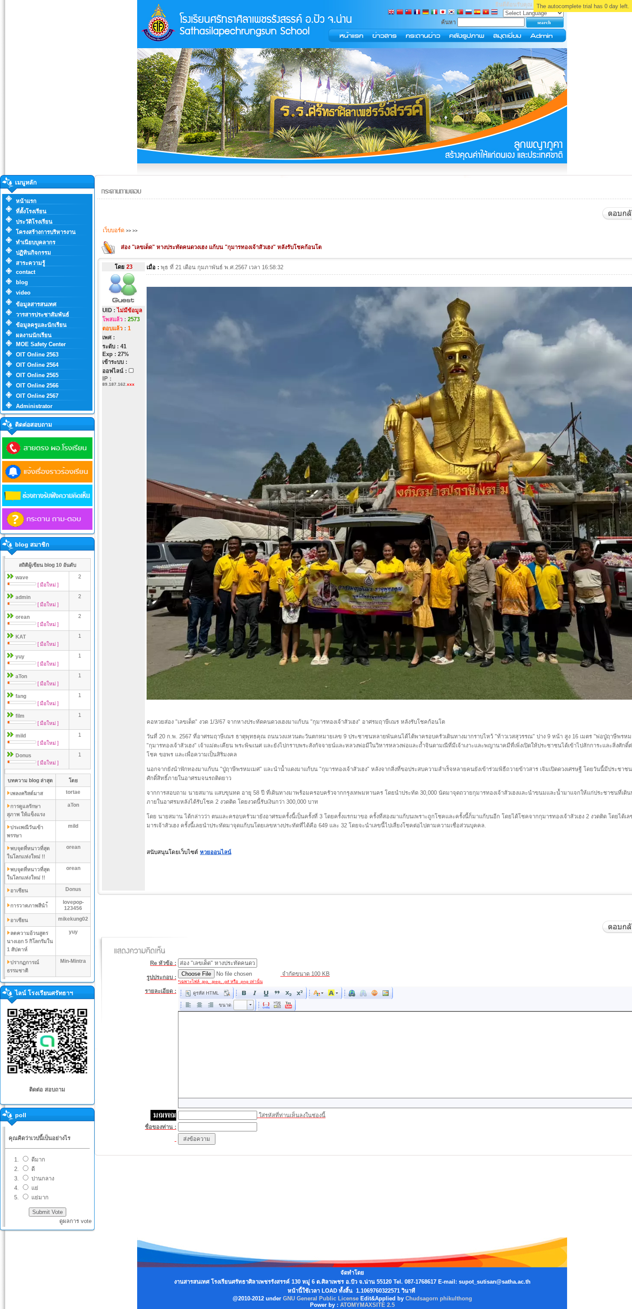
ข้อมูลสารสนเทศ (36, 304)
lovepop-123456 (73, 905)
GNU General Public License (321, 1298)
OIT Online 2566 (37, 385)
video (23, 292)
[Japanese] (442, 13)
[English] (391, 13)
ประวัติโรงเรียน (34, 221)
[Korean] (451, 13)
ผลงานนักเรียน (34, 335)
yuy (20, 657)
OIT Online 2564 (37, 365)
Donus (23, 756)
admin (23, 597)
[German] (425, 13)
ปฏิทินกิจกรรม (33, 252)
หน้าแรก (26, 201)
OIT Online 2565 (37, 375)
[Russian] (468, 13)
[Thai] (494, 13)
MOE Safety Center (41, 344)
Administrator (34, 406)
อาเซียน (19, 891)
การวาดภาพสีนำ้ (29, 906)
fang (20, 696)
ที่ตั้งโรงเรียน (31, 211)
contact (25, 272)
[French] (417, 13)
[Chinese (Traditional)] (408, 13)
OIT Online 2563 (37, 354)
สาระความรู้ (30, 263)
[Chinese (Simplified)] (399, 13)
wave (21, 578)
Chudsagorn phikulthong (438, 1298)
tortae (73, 792)
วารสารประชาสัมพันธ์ (42, 314)
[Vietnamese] (485, 13)
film (20, 716)
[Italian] (434, 13)
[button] (202, 993)
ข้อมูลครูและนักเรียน (41, 325)
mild (20, 736)
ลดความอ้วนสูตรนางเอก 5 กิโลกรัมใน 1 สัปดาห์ (30, 941)
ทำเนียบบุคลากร (35, 242)
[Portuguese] (460, 13)
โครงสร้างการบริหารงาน (46, 232)
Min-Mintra (73, 961)
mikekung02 (73, 919)
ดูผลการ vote (75, 1221)
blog (22, 282)
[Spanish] (477, 13)
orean (22, 617)
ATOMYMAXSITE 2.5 (367, 1305)
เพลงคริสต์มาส (26, 793)
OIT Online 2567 (37, 396)
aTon (21, 676)
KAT (20, 637)
